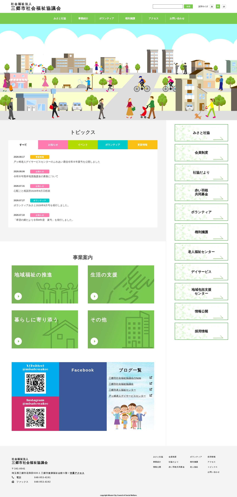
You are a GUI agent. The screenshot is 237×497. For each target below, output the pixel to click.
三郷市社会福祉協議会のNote (125, 378)
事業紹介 (83, 18)
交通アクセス (77, 473)
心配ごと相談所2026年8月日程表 (32, 191)
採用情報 (201, 331)
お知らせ (53, 144)
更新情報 (142, 144)
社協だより (201, 172)
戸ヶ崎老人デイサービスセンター (127, 396)
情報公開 (201, 311)
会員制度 (201, 152)
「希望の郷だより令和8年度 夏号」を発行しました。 (44, 220)
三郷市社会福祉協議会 (36, 6)
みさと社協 (60, 18)
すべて (23, 144)
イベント (83, 144)
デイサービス (201, 272)
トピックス (213, 467)
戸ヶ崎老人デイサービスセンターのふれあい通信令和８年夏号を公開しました (57, 161)
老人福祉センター (201, 252)
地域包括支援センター (201, 291)
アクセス (154, 18)
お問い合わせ (177, 18)
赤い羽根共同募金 (201, 192)
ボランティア (106, 18)
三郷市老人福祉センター (122, 390)
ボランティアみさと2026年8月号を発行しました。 (42, 205)
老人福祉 (194, 467)
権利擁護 (130, 18)
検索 (188, 6)
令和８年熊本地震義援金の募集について (36, 176)
